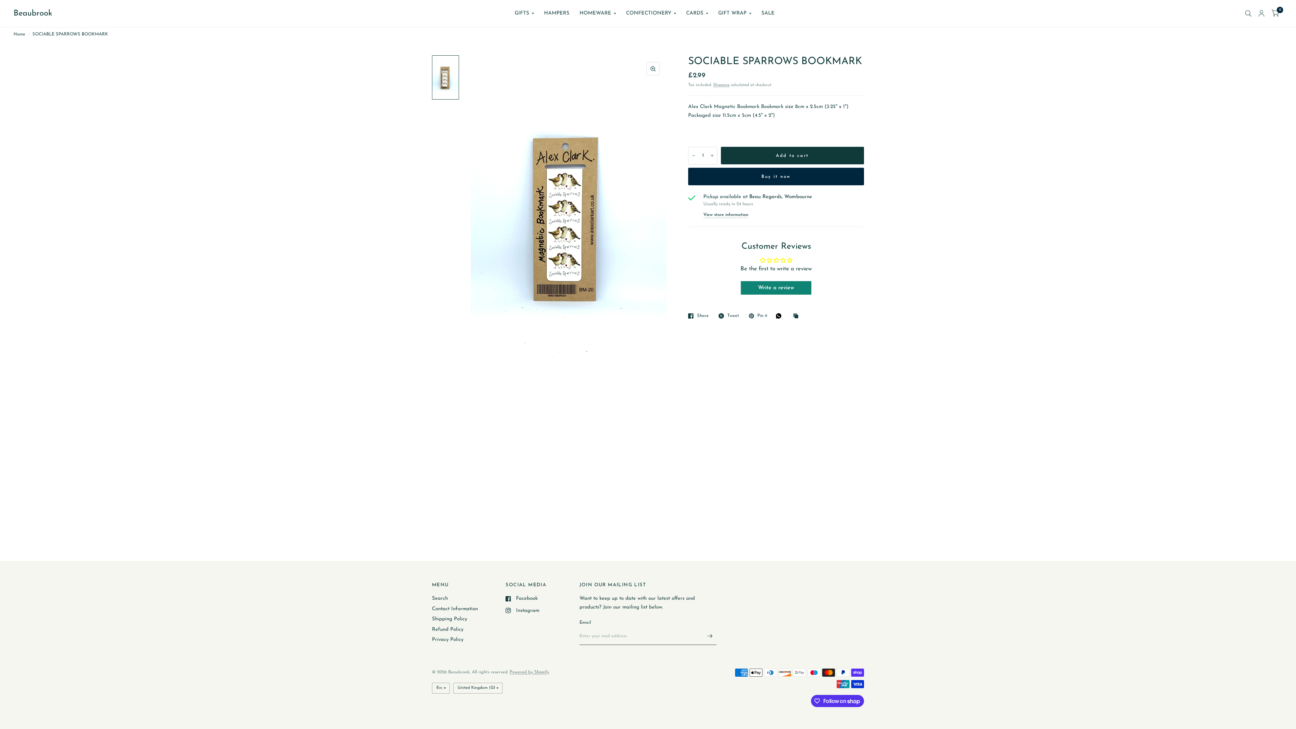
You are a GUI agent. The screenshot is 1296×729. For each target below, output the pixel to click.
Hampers (556, 13)
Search (440, 598)
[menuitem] (524, 13)
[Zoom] (653, 69)
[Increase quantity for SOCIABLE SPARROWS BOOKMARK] (712, 155)
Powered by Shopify (529, 672)
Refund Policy (447, 629)
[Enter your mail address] (710, 636)
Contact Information (455, 609)
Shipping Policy (449, 619)
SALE (768, 13)
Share (703, 316)
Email (585, 622)
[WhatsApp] (780, 316)
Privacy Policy (447, 639)
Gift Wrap (732, 13)
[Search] (1248, 13)
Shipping (721, 85)
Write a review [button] (776, 288)
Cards (694, 13)
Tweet (733, 316)
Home (19, 34)
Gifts (522, 13)
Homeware (595, 13)
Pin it (762, 316)
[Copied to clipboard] (797, 316)
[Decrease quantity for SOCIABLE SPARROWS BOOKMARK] (693, 155)
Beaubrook (33, 13)
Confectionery (648, 13)
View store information (725, 215)
